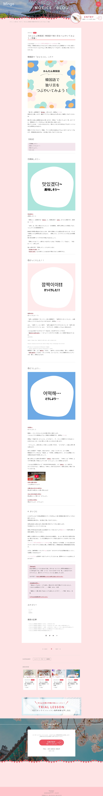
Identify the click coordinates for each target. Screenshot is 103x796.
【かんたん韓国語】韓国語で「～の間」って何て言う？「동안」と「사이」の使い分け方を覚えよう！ (51, 627)
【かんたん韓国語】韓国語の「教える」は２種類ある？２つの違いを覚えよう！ (46, 628)
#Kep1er (43, 346)
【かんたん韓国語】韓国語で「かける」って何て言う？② (42, 623)
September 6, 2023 (48, 348)
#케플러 (47, 346)
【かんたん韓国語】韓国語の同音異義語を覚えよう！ (41, 630)
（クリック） (44, 596)
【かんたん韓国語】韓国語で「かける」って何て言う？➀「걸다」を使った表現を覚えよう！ (49, 625)
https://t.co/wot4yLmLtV (35, 346)
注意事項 (30, 612)
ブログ (35, 32)
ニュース (30, 609)
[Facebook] (46, 636)
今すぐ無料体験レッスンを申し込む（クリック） (49, 576)
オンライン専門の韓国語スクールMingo (46, 43)
